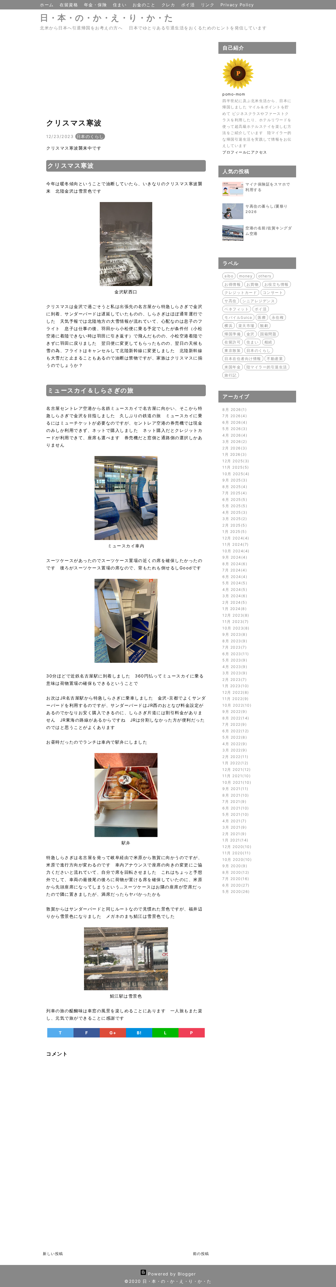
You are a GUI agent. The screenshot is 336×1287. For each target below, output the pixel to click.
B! (139, 1032)
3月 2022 (233, 750)
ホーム (47, 4)
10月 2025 (235, 474)
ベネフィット (236, 309)
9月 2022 (233, 711)
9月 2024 (234, 557)
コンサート (273, 292)
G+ (112, 1032)
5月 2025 (234, 506)
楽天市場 (246, 325)
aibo (228, 276)
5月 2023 (234, 660)
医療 (262, 317)
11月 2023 (234, 621)
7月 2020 (235, 878)
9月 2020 (234, 866)
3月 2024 (234, 596)
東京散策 (232, 350)
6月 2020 (235, 885)
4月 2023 (234, 666)
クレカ (169, 4)
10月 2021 (236, 782)
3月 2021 (233, 827)
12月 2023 (235, 615)
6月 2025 (234, 499)
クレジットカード (240, 292)
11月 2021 (235, 776)
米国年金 (232, 367)
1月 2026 (233, 454)
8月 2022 (235, 718)
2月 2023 (233, 679)
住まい (120, 4)
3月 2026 (233, 441)
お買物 (252, 284)
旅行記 (230, 375)
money (246, 276)
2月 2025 (233, 525)
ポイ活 (189, 4)
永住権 (278, 317)
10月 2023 (235, 628)
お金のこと (145, 4)
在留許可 (232, 342)
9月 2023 (234, 634)
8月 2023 (234, 641)
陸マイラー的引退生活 (266, 367)
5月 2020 (235, 891)
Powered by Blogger (171, 1274)
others (264, 276)
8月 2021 (234, 795)
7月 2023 (233, 647)
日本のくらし (90, 136)
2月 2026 (233, 448)
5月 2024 (234, 583)
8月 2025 (234, 486)
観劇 (264, 325)
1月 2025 (233, 531)
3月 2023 (234, 673)
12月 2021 (235, 769)
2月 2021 (233, 833)
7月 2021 (233, 801)
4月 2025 (234, 512)
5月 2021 (234, 814)
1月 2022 (234, 763)
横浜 (228, 325)
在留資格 (70, 4)
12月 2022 (234, 692)
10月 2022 (236, 705)
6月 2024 (234, 576)
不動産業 (275, 358)
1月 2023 (234, 686)
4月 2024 (234, 589)
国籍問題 (268, 334)
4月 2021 (233, 821)
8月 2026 (233, 409)
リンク (208, 4)
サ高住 (230, 301)
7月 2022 (233, 724)
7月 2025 (233, 493)
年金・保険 (96, 4)
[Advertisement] (126, 78)
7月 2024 (233, 570)
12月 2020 (236, 846)
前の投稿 (201, 1253)
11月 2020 (235, 853)
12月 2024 (235, 538)
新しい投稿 (53, 1253)
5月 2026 (234, 428)
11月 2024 (234, 544)
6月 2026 (234, 422)
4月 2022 (233, 744)
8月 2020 (235, 872)
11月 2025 (234, 467)
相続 (268, 342)
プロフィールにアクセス (244, 152)
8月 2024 (234, 564)
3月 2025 (233, 518)
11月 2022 (234, 698)
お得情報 (232, 284)
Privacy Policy (237, 4)
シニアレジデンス (258, 301)
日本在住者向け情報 (242, 358)
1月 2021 (234, 840)
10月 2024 (235, 551)
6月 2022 (234, 731)
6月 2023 (234, 654)
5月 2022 (233, 737)
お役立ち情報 (276, 284)
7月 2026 (233, 416)
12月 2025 (235, 461)
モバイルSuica (238, 317)
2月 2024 (233, 602)
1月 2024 (233, 608)
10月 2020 (236, 859)
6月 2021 (234, 808)
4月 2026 (234, 435)
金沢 (250, 334)
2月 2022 (234, 756)
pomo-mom (233, 94)
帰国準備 (232, 334)
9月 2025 (234, 480)
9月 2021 (234, 788)
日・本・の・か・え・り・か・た (107, 18)
